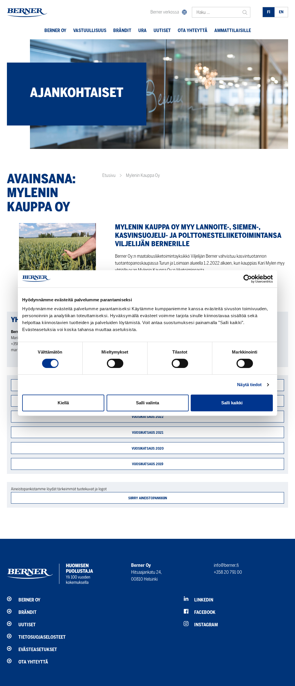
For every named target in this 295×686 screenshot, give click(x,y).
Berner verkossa (164, 12)
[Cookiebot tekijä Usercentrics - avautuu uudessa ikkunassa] (247, 278)
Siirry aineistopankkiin (147, 498)
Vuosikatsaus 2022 (148, 416)
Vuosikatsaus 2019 (147, 464)
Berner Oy (55, 30)
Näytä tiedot (249, 384)
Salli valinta (147, 402)
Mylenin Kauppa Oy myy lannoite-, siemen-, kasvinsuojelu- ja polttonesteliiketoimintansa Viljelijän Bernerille (198, 235)
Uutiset (162, 30)
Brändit (122, 30)
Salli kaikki (232, 402)
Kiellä (63, 402)
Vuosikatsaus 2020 (148, 448)
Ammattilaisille (232, 30)
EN (281, 12)
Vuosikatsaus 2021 (147, 432)
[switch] (115, 363)
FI (268, 12)
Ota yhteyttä (192, 30)
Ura (142, 30)
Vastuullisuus (89, 30)
